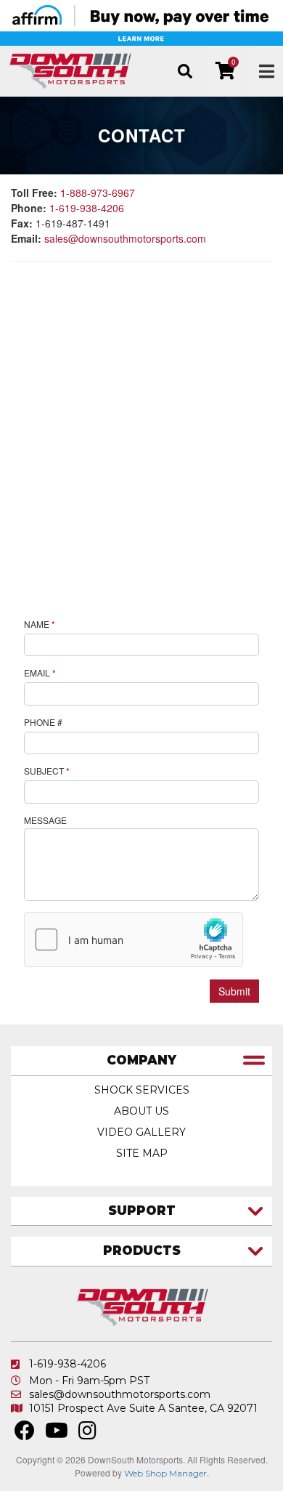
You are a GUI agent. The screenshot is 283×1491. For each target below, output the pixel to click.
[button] (184, 71)
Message (45, 820)
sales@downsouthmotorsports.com (125, 238)
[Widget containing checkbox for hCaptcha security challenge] (133, 939)
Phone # (43, 722)
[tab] (141, 1061)
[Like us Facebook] (25, 1434)
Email (40, 672)
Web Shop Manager (165, 1473)
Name (39, 624)
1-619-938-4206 (86, 208)
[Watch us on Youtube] (56, 1434)
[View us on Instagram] (87, 1434)
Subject (47, 770)
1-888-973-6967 (97, 192)
